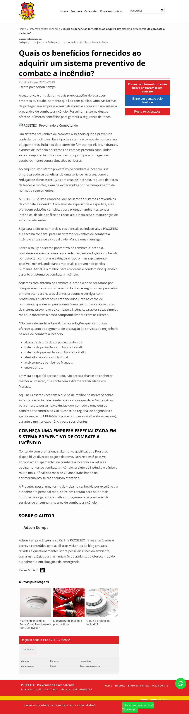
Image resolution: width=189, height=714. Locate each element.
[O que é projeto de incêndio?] (102, 603)
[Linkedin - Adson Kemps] (42, 570)
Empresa (76, 11)
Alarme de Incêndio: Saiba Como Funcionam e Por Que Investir (35, 624)
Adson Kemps (46, 87)
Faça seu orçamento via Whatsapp (138, 707)
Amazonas (28, 649)
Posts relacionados (147, 111)
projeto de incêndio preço (47, 42)
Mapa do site (160, 685)
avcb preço (24, 42)
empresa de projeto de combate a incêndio (86, 42)
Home (64, 11)
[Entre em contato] (48, 125)
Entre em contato (111, 11)
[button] (162, 10)
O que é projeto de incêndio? (98, 622)
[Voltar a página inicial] (27, 11)
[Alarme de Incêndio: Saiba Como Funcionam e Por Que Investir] (35, 603)
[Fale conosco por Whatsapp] (180, 683)
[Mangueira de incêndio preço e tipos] (69, 603)
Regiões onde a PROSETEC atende (45, 640)
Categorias (91, 11)
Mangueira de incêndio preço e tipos (67, 622)
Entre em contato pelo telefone (147, 100)
